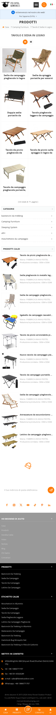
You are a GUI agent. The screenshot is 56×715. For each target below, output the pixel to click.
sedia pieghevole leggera (12, 617)
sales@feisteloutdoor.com (22, 678)
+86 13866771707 (15, 669)
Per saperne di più (27, 16)
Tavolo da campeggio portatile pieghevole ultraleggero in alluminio (36, 374)
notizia (4, 544)
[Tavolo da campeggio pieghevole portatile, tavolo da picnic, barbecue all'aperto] (14, 172)
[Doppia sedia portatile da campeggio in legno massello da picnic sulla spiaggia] (14, 98)
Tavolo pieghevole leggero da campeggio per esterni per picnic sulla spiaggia (41, 114)
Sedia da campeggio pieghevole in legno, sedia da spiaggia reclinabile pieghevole (36, 394)
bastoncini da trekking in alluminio (16, 626)
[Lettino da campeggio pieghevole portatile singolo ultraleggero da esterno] (10, 441)
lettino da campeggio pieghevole (15, 622)
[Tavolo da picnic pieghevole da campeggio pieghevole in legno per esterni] (14, 135)
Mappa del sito (28, 704)
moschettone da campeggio (14, 238)
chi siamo (5, 553)
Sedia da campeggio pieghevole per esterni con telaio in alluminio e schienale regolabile (36, 295)
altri (3, 233)
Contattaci (5, 557)
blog (3, 548)
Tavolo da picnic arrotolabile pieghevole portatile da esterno (36, 335)
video (3, 539)
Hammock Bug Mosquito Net (13, 640)
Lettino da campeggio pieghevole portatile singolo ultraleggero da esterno (36, 434)
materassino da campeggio (13, 631)
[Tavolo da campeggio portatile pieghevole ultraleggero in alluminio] (10, 381)
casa (7, 27)
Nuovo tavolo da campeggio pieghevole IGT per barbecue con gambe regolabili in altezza (36, 354)
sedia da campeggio (10, 578)
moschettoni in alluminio (12, 603)
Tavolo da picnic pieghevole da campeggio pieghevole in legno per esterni (14, 151)
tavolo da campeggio (10, 583)
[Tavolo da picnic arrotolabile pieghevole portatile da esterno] (10, 341)
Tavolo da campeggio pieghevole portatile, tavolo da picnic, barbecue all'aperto (14, 189)
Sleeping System (9, 227)
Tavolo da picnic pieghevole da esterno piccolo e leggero (36, 255)
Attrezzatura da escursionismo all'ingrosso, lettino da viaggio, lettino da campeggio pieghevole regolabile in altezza (36, 414)
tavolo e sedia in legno (42, 27)
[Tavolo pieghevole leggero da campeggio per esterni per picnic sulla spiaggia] (42, 98)
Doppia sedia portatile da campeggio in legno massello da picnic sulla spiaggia (14, 114)
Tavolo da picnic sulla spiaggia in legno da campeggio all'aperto (41, 151)
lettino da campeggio (10, 587)
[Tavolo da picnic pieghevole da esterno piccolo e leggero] (10, 261)
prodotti (5, 530)
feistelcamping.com (31, 701)
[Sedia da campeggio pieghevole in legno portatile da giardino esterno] (14, 60)
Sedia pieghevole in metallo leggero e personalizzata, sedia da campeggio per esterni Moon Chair (36, 275)
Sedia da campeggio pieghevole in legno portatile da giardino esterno (14, 77)
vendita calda (7, 535)
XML (37, 704)
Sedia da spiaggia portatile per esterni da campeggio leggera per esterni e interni (41, 77)
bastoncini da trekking (12, 215)
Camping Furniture (20, 27)
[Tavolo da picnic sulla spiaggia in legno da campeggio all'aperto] (42, 135)
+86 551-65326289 (16, 673)
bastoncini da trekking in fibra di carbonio (19, 644)
